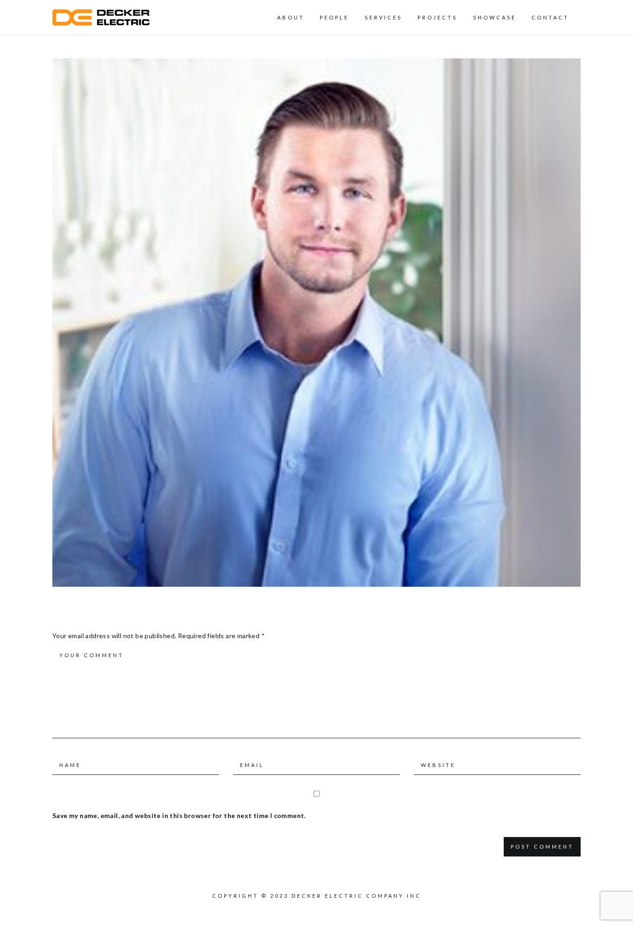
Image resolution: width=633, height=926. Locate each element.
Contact (550, 17)
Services (383, 17)
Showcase (494, 17)
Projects (437, 17)
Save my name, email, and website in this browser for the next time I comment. (179, 815)
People (334, 17)
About (290, 17)
